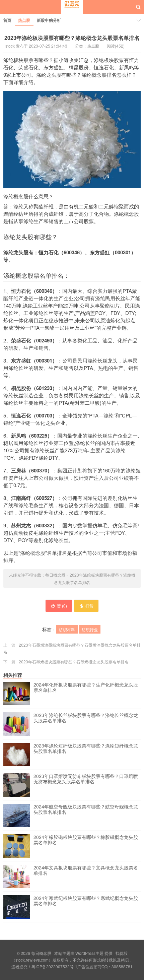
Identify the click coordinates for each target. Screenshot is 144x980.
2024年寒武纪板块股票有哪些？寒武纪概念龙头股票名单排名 (85, 901)
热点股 (24, 20)
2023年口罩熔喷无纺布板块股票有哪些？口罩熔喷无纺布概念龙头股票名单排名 (85, 779)
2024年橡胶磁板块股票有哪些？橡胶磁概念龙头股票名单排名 (85, 840)
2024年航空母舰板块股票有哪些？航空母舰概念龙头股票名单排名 (85, 809)
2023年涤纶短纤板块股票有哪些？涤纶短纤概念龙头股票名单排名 (85, 748)
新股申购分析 (49, 20)
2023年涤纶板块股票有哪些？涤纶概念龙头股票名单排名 (72, 38)
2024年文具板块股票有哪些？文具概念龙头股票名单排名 (85, 870)
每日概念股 (72, 13)
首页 (7, 20)
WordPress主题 (89, 953)
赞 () (62, 605)
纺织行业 (90, 629)
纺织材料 (67, 629)
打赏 (89, 605)
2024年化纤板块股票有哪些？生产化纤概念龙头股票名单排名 (85, 687)
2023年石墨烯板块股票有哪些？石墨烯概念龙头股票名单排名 (74, 661)
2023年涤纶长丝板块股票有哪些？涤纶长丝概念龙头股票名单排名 (85, 718)
